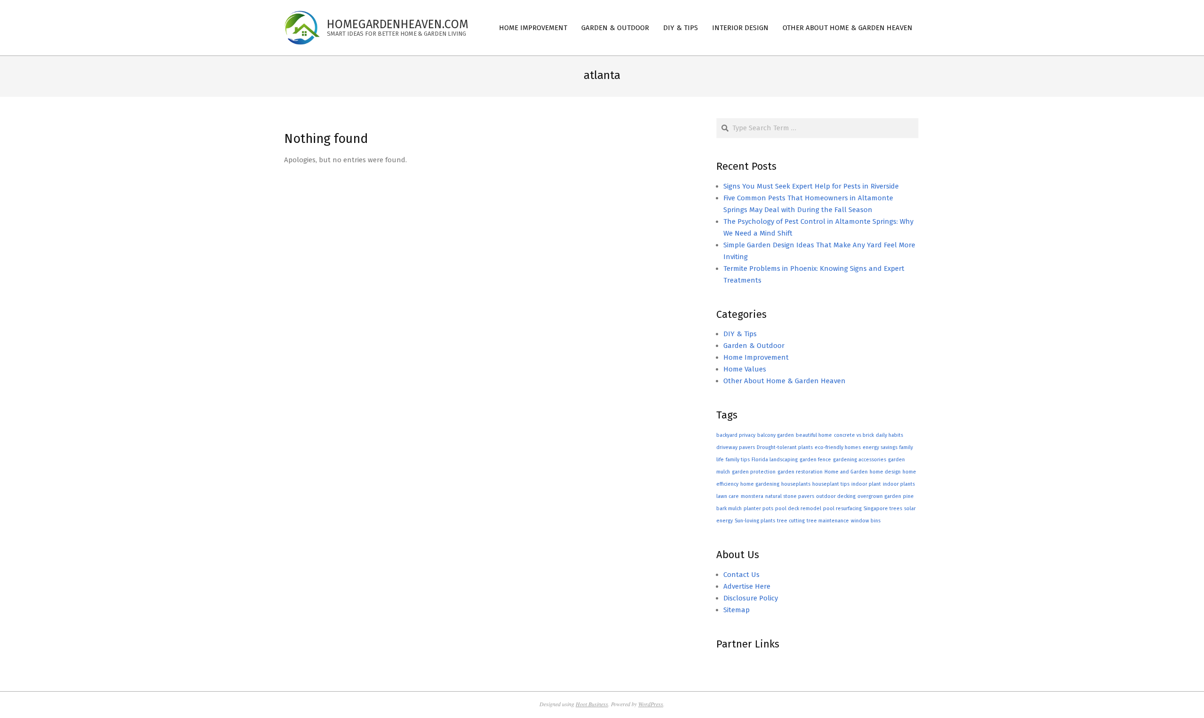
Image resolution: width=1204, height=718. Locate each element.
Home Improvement (756, 357)
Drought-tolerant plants (785, 447)
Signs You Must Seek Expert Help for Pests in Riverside (811, 186)
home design (885, 472)
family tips (738, 460)
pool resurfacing (842, 508)
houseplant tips (830, 484)
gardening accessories (859, 460)
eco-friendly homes (838, 447)
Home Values (744, 369)
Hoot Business (592, 704)
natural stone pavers (789, 496)
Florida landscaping (775, 460)
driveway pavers (735, 447)
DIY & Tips (740, 334)
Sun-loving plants (755, 521)
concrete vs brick (854, 435)
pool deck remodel (798, 508)
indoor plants (899, 484)
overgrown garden (879, 496)
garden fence (815, 460)
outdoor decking (835, 496)
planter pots (758, 508)
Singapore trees (882, 508)
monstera (752, 496)
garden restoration (800, 472)
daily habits (889, 435)
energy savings (880, 447)
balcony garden (775, 435)
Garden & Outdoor (753, 345)
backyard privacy (735, 435)
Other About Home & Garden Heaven (784, 381)
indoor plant (866, 484)
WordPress (650, 704)
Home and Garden (846, 472)
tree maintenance (828, 521)
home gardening (759, 484)
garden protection (754, 472)
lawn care (727, 496)
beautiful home (814, 435)
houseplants (795, 484)
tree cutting (791, 521)
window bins (865, 521)
